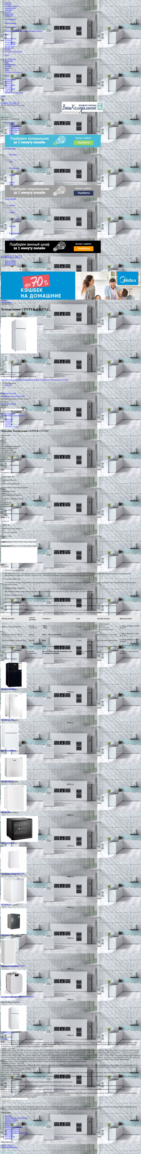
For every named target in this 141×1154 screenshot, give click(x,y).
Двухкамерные (10, 42)
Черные (7, 49)
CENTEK (8, 385)
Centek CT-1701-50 (7, 843)
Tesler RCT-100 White (8, 750)
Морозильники (10, 23)
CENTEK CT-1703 (7, 720)
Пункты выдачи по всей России (16, 1118)
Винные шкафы (11, 27)
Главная (8, 2)
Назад (7, 34)
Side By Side (9, 48)
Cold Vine (8, 91)
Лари (7, 63)
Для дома (8, 87)
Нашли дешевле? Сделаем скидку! (13, 415)
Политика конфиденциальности (16, 1133)
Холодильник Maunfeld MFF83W (12, 873)
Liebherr (8, 83)
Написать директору (7, 1152)
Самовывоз (9, 15)
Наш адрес (8, 10)
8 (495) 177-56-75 (10, 103)
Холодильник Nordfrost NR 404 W (13, 966)
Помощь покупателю (12, 1129)
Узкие (3, 380)
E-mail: (3, 542)
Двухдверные (10, 380)
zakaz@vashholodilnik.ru (9, 1147)
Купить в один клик (8, 414)
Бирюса (7, 68)
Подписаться (6, 1101)
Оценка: (4, 564)
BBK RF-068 (5, 812)
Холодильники (10, 19)
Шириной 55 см (33, 380)
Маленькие (9, 61)
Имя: (3, 538)
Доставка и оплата (11, 6)
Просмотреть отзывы (8, 404)
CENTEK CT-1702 (7, 781)
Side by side (13, 132)
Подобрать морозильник (13, 72)
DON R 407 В (6, 904)
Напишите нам (10, 8)
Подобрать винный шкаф (14, 92)
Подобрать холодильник (13, 51)
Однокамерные (10, 44)
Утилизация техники (12, 1131)
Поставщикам (10, 1136)
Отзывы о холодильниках (14, 1127)
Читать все (4, 1039)
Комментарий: (6, 546)
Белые (25, 380)
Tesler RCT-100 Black (8, 689)
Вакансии (8, 1138)
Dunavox (8, 81)
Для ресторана (10, 85)
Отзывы (8, 12)
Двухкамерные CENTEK (59, 380)
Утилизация (9, 14)
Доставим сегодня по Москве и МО (13, 396)
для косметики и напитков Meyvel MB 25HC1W (18, 997)
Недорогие (19, 380)
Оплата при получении (8, 393)
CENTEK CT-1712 (7, 1032)
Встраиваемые (10, 46)
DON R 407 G (6, 935)
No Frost (8, 40)
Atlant (7, 70)
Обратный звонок (7, 115)
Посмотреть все (10, 38)
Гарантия (8, 4)
